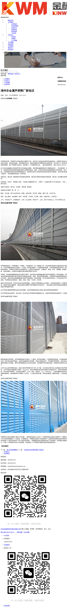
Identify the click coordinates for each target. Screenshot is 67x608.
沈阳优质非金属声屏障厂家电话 (34, 450)
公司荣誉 (14, 24)
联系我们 (10, 49)
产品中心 (10, 35)
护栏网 (13, 36)
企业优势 (10, 44)
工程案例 (10, 46)
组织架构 (14, 31)
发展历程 (14, 29)
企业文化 (14, 27)
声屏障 (13, 38)
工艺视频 (10, 42)
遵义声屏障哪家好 (12, 450)
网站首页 (10, 20)
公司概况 (10, 22)
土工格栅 (14, 40)
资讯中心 (10, 47)
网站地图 (19, 532)
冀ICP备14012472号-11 (7, 532)
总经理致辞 (14, 26)
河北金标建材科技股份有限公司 (10, 529)
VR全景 (13, 33)
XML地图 (26, 532)
